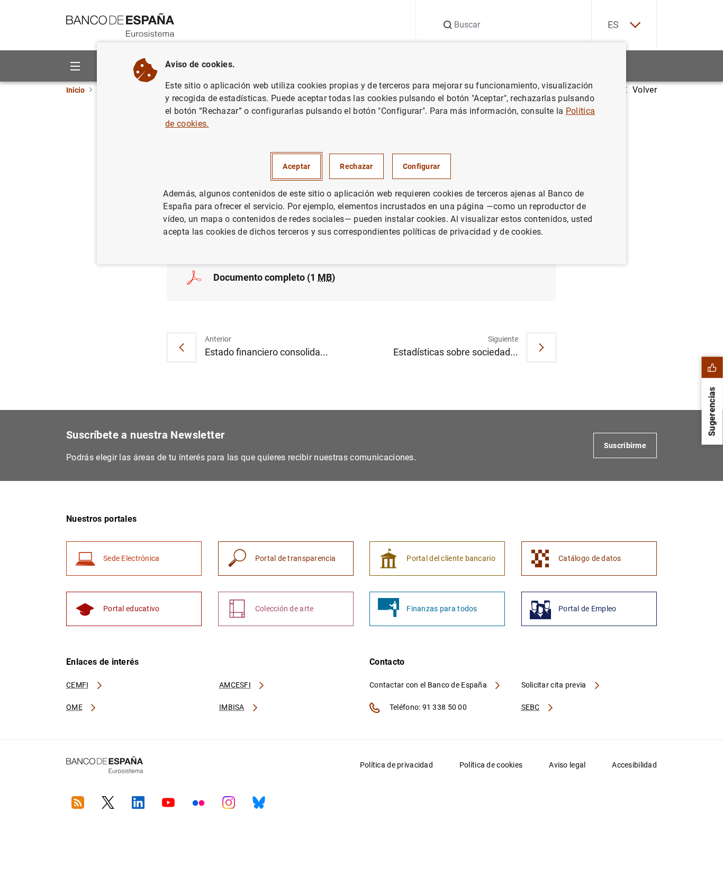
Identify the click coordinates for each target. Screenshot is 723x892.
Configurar (421, 166)
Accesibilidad (634, 765)
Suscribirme (625, 445)
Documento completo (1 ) (274, 277)
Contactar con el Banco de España (429, 685)
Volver (644, 90)
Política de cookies (490, 765)
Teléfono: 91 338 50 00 (427, 707)
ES (613, 24)
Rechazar (356, 166)
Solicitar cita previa (554, 685)
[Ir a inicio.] (120, 24)
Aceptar (296, 166)
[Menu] (75, 66)
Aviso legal (567, 765)
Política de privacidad (396, 765)
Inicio (75, 90)
